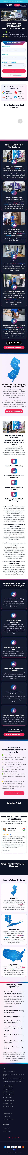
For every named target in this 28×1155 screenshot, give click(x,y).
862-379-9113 (23, 5)
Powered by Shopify (19, 1152)
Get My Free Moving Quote (14, 347)
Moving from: (6, 46)
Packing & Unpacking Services (14, 325)
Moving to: (5, 54)
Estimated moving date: (9, 62)
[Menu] (2, 5)
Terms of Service (7, 1131)
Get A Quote (17, 5)
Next (14, 71)
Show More (6, 850)
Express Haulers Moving (12, 1152)
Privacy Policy (6, 1128)
